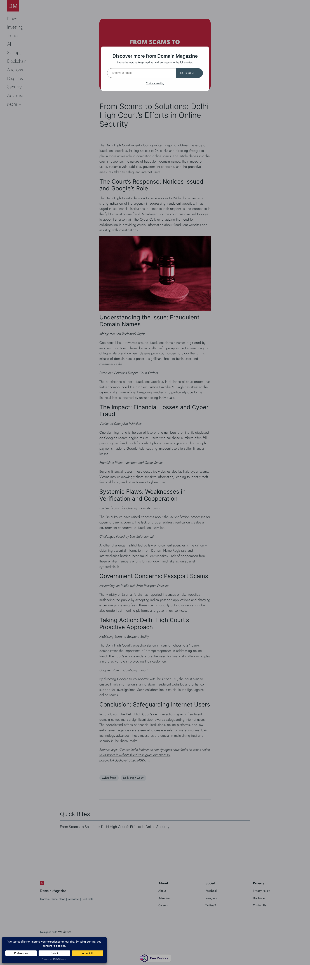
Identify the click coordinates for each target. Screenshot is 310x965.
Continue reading (155, 83)
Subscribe (189, 73)
